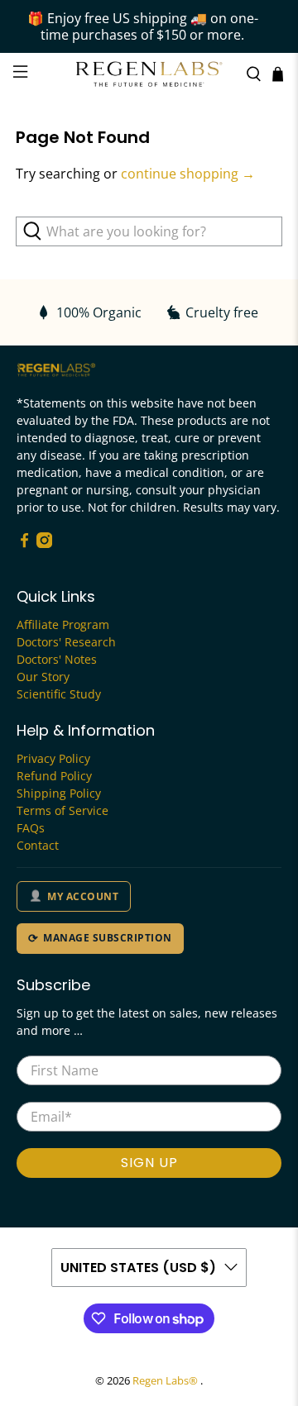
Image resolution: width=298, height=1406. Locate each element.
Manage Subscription (107, 938)
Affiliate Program (63, 624)
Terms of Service (62, 810)
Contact (38, 845)
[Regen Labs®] (148, 74)
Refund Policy (54, 776)
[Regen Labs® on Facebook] (24, 543)
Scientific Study (59, 694)
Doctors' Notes (57, 659)
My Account (82, 896)
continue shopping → (188, 173)
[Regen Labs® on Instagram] (44, 543)
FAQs (31, 828)
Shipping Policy (59, 793)
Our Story (43, 676)
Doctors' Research (66, 642)
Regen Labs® (166, 1380)
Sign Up (149, 1162)
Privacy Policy (53, 758)
